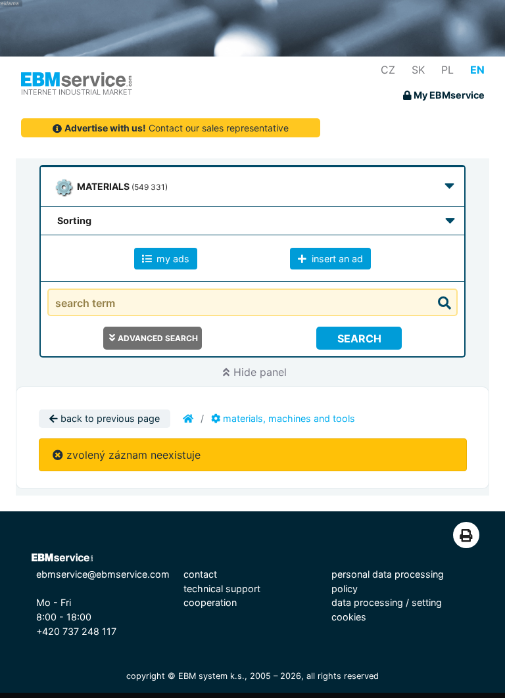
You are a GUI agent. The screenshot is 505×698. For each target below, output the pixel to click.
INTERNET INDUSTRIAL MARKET (76, 92)
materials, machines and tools (287, 418)
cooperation (210, 602)
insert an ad (336, 258)
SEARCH (359, 338)
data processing (367, 602)
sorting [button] (74, 220)
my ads (171, 258)
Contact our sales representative (176, 127)
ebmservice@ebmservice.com (103, 574)
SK (418, 69)
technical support (221, 588)
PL (447, 69)
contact (200, 574)
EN (477, 69)
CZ (388, 69)
